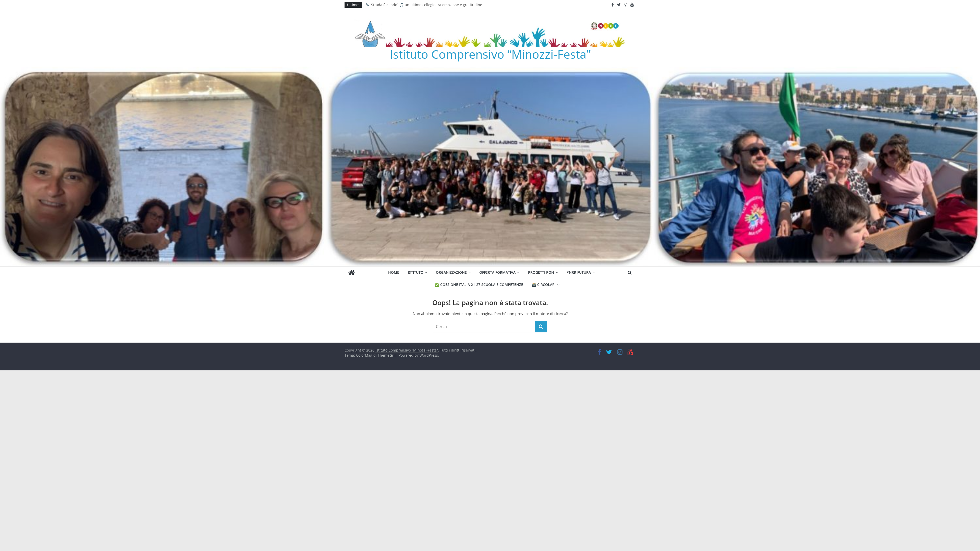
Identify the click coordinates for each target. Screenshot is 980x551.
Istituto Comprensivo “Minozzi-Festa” (490, 54)
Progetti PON (541, 272)
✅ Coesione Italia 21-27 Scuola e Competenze (479, 284)
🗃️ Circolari (544, 284)
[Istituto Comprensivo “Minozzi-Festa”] (490, 69)
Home (393, 272)
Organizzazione (451, 272)
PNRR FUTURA (579, 272)
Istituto (415, 272)
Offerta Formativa (497, 272)
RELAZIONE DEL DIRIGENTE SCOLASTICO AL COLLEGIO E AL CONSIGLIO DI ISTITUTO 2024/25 (443, 4)
